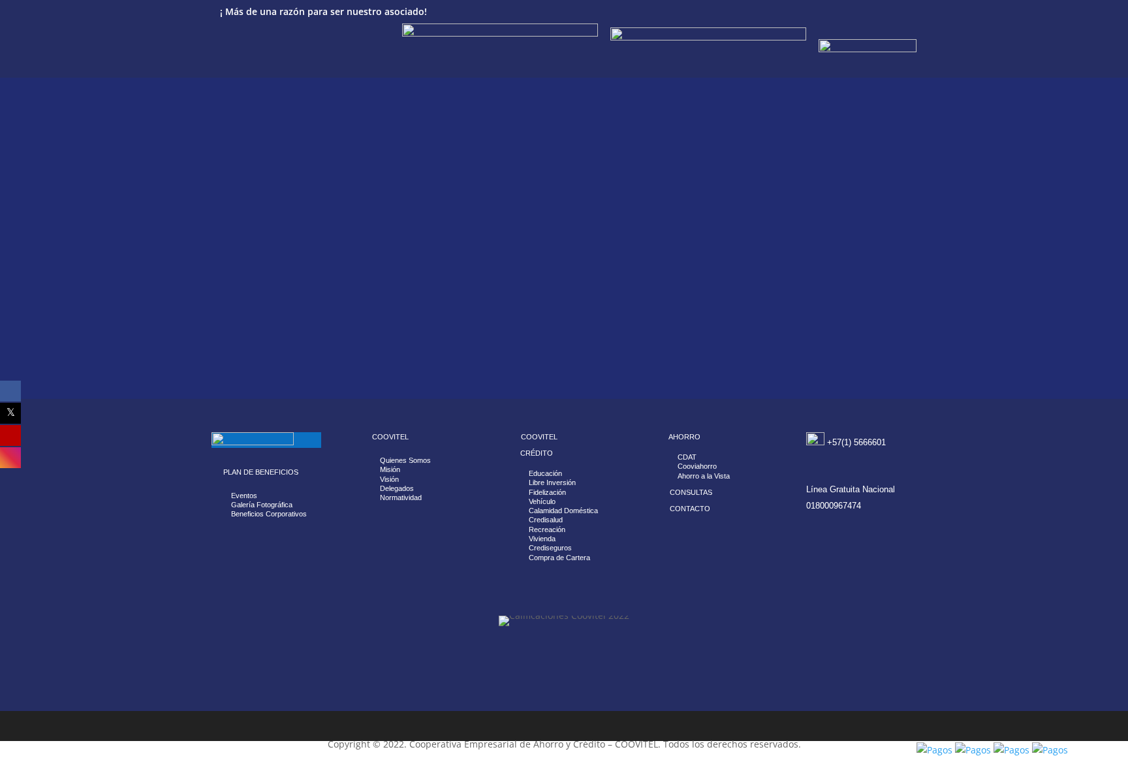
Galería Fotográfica (261, 505)
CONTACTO (690, 509)
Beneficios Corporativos (269, 514)
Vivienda (542, 539)
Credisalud (546, 520)
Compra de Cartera (559, 557)
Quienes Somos (405, 460)
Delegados (397, 488)
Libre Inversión (552, 482)
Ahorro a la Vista (704, 476)
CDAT (687, 457)
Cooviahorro (697, 466)
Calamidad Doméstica (563, 510)
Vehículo (542, 501)
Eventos (244, 495)
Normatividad (401, 497)
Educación (545, 473)
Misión (390, 469)
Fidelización (547, 492)
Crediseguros (550, 548)
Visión (389, 479)
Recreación (547, 529)
